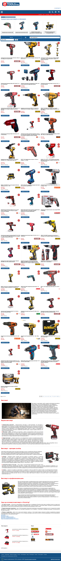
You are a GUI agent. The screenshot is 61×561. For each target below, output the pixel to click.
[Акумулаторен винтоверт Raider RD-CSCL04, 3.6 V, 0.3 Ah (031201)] (10, 125)
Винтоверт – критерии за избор (7, 516)
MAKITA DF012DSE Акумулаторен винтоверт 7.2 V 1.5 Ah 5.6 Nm (30, 287)
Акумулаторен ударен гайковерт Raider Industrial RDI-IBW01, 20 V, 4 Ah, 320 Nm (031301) (10, 261)
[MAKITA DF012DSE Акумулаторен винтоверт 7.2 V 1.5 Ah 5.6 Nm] (30, 278)
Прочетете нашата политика (30, 559)
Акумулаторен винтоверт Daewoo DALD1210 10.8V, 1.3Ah (10, 336)
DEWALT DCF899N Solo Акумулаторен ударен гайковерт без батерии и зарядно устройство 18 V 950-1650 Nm (50, 109)
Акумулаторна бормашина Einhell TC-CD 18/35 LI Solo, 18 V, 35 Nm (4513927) (9, 312)
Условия (45, 554)
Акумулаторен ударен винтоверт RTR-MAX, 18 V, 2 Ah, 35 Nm (30, 312)
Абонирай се (4, 548)
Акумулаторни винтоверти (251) (21, 32)
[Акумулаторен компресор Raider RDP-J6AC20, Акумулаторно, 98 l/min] (7, 543)
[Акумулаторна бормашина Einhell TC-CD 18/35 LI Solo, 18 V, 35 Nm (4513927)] (10, 303)
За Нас (19, 554)
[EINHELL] (52, 532)
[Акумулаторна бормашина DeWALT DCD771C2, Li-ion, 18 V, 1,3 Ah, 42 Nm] (50, 327)
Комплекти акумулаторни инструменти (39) (50, 32)
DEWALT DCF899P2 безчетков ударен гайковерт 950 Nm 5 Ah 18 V (30, 58)
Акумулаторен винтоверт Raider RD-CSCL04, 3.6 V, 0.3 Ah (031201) (10, 134)
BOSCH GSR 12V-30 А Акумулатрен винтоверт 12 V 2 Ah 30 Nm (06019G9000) (30, 361)
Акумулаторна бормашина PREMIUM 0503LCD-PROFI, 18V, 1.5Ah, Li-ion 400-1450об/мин (50, 134)
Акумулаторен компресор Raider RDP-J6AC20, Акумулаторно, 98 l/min (20, 541)
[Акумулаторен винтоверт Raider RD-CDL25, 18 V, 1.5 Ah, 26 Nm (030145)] (50, 75)
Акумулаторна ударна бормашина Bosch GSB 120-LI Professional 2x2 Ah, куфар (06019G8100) (30, 84)
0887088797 (58, 8)
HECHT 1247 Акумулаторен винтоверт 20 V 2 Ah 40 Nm (50, 287)
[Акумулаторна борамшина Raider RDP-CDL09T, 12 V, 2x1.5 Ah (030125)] (10, 75)
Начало (2, 554)
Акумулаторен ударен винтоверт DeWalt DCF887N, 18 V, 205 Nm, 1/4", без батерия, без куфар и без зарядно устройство (50, 59)
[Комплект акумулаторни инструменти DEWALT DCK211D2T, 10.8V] (10, 378)
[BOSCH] (38, 534)
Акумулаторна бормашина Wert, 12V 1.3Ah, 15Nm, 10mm (30, 336)
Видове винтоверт (5, 515)
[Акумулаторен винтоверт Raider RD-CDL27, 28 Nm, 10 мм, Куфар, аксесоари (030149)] (10, 49)
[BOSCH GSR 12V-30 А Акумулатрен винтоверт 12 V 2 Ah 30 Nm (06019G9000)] (30, 352)
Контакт (36, 554)
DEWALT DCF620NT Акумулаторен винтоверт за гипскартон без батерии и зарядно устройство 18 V (50, 236)
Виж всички (33, 541)
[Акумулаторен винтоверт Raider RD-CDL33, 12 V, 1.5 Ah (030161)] (30, 227)
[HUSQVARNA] (38, 537)
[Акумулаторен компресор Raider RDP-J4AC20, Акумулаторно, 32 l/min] (7, 537)
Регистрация (31, 554)
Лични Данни (40, 554)
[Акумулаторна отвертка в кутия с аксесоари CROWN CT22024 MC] (50, 201)
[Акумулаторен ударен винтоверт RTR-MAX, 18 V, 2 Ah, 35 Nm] (30, 302)
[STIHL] (52, 537)
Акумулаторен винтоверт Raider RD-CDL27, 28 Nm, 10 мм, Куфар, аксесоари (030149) (10, 58)
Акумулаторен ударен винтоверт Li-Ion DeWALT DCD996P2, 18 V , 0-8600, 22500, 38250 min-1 (9, 160)
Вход (28, 554)
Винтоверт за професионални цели (8, 517)
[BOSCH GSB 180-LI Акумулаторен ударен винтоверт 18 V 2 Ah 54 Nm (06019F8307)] (30, 176)
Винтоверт (3, 514)
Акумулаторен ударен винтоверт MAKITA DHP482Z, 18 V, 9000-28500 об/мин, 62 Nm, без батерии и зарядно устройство (50, 361)
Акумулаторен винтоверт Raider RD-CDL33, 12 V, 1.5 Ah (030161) (30, 236)
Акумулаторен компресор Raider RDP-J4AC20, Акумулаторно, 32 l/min (20, 535)
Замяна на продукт (13, 554)
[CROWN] (38, 532)
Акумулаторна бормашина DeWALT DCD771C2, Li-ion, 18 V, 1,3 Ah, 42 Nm (50, 336)
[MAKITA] (52, 529)
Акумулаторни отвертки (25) (7, 32)
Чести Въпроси (23, 554)
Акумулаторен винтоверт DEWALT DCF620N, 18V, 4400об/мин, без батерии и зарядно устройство (30, 109)
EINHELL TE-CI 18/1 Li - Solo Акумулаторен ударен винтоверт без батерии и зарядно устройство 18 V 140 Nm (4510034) (50, 160)
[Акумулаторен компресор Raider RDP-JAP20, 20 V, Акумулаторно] (7, 531)
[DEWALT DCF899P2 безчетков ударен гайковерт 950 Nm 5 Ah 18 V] (30, 49)
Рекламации (7, 554)
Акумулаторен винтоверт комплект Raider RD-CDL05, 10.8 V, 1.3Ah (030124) (49, 261)
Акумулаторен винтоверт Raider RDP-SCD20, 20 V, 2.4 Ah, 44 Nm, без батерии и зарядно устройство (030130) (10, 109)
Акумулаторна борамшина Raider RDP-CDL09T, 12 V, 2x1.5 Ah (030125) (10, 84)
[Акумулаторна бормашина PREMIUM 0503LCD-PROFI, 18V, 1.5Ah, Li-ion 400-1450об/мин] (50, 125)
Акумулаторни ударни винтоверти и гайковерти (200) (36, 32)
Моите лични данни (56, 559)
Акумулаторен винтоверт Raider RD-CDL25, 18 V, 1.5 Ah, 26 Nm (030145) (50, 84)
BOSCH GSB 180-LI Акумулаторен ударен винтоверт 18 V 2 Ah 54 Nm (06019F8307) (30, 185)
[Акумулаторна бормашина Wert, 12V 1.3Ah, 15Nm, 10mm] (30, 327)
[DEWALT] (38, 529)
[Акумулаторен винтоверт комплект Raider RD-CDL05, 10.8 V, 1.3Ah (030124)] (50, 252)
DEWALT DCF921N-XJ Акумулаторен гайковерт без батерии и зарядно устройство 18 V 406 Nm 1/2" (10, 287)
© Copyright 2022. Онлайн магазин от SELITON (9, 556)
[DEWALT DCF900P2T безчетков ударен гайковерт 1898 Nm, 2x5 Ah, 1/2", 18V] (11, 177)
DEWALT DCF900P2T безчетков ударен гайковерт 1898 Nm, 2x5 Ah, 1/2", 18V (10, 185)
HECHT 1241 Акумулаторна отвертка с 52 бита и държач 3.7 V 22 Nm (29, 160)
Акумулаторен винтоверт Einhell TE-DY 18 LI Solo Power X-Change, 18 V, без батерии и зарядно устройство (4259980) (10, 210)
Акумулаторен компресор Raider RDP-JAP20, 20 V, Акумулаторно (20, 529)
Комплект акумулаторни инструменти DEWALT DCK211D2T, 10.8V (9, 387)
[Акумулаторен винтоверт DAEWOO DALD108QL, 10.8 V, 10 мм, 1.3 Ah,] (50, 176)
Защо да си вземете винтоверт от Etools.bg (9, 518)
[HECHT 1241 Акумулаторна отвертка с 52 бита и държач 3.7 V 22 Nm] (30, 151)
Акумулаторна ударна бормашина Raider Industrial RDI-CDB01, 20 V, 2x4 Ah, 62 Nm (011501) (50, 312)
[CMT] (52, 539)
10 (33, 39)
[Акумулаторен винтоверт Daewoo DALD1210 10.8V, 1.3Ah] (10, 327)
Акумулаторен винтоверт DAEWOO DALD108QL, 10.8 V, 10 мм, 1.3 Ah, (50, 185)
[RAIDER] (52, 534)
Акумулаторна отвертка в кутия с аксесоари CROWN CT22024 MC (50, 210)
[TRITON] (38, 540)
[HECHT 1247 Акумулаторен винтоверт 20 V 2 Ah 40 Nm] (50, 278)
